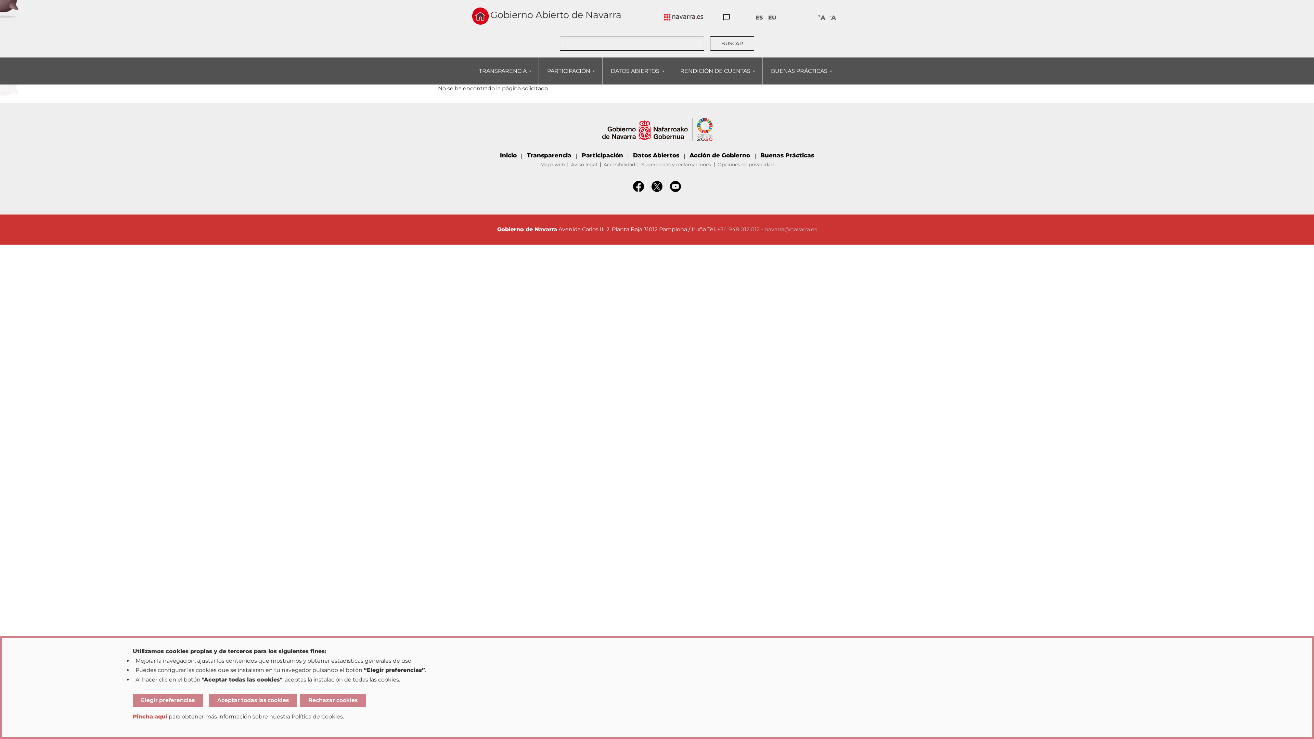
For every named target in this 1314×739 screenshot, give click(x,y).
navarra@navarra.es (790, 229)
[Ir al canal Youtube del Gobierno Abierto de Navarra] (675, 190)
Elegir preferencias (168, 700)
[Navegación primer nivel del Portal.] (683, 17)
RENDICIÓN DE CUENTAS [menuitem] (711, 76)
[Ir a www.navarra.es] (657, 121)
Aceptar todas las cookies (253, 700)
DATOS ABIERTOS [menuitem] (631, 76)
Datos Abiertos (656, 155)
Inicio (508, 155)
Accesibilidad (619, 164)
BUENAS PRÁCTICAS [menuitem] (795, 76)
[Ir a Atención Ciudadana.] (726, 17)
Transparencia (549, 155)
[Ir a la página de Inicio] (480, 16)
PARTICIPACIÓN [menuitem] (564, 76)
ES (759, 17)
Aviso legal (584, 164)
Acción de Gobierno (720, 155)
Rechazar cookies (333, 700)
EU (772, 17)
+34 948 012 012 (738, 229)
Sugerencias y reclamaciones (676, 164)
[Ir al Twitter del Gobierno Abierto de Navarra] (657, 190)
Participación (602, 155)
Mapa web (552, 164)
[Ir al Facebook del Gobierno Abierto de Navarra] (638, 190)
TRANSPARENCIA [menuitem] (499, 76)
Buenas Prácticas (787, 155)
